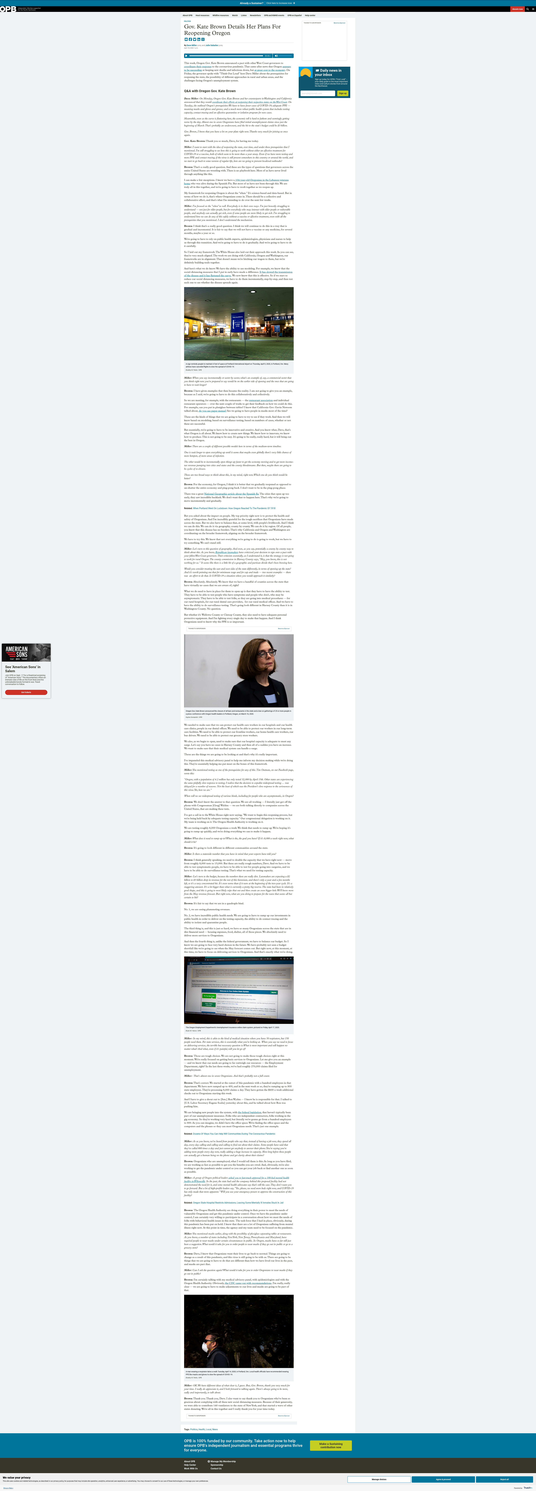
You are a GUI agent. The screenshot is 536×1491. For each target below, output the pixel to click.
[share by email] (186, 39)
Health (201, 1429)
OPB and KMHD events (274, 15)
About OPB (187, 15)
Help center (310, 15)
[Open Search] (527, 9)
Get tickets (26, 692)
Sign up (343, 93)
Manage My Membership (223, 1461)
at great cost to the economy (269, 70)
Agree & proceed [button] (443, 1479)
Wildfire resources (221, 15)
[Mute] (276, 56)
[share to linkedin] (199, 39)
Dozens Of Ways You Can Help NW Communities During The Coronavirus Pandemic (234, 1133)
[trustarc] (528, 1488)
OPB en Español (295, 15)
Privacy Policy (8, 1488)
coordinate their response (197, 66)
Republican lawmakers (226, 552)
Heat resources (202, 15)
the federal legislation (249, 1112)
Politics (194, 1429)
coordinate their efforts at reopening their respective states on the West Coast (249, 102)
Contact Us (216, 1468)
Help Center (190, 1465)
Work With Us (191, 1468)
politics (187, 21)
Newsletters (255, 15)
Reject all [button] (504, 1479)
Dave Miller (192, 45)
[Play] (186, 56)
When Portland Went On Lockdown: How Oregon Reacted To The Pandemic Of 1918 (234, 508)
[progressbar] (226, 55)
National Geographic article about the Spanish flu (231, 493)
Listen (244, 15)
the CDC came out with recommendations (248, 1283)
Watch (235, 15)
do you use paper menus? (212, 410)
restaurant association (261, 400)
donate (517, 9)
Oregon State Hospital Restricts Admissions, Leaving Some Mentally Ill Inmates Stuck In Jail (238, 1202)
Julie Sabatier (212, 45)
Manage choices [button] (379, 1479)
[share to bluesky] (194, 39)
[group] (239, 56)
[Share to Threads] (203, 39)
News (215, 1429)
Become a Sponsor (284, 628)
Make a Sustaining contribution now (331, 1445)
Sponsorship (217, 1465)
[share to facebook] (190, 39)
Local (208, 1429)
